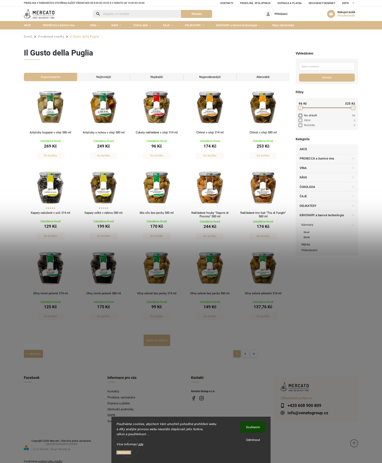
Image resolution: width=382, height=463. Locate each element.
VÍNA (303, 168)
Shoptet (44, 449)
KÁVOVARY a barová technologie (322, 215)
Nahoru (35, 353)
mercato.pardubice (201, 398)
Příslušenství (309, 250)
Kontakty (226, 3)
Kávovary (307, 224)
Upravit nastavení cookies (61, 443)
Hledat (197, 14)
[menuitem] (30, 25)
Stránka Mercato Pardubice (193, 398)
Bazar (307, 237)
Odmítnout (253, 440)
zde (140, 444)
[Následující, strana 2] (245, 353)
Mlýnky (305, 244)
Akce (329, 120)
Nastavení (124, 452)
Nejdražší (156, 77)
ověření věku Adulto (50, 461)
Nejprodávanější (210, 77)
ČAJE (303, 196)
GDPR (345, 3)
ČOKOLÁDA (307, 187)
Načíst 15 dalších (157, 340)
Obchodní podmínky (322, 3)
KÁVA (303, 177)
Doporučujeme (50, 77)
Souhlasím (253, 427)
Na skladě (329, 115)
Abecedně (263, 77)
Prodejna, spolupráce (255, 3)
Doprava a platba (290, 3)
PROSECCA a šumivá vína (317, 158)
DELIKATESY (308, 206)
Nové (306, 232)
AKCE (303, 149)
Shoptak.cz (64, 449)
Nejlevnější (103, 77)
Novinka (329, 125)
